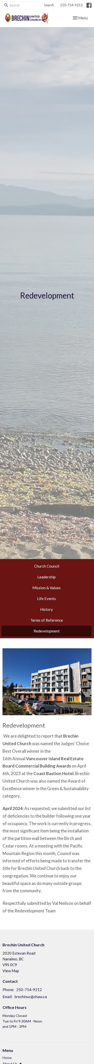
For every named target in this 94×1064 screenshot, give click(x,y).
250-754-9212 (71, 5)
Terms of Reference (46, 620)
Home (7, 1057)
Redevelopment (47, 631)
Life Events (46, 598)
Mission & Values (46, 587)
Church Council (46, 566)
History (46, 609)
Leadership (46, 577)
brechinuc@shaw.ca (31, 996)
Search (49, 5)
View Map (11, 970)
